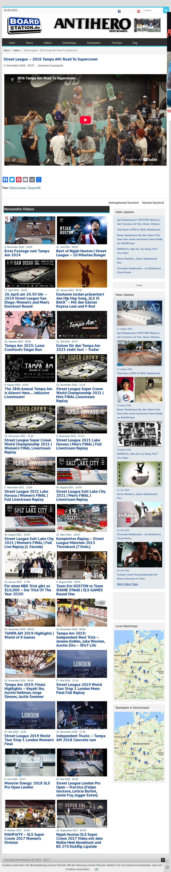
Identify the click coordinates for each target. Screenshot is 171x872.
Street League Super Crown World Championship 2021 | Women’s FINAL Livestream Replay (28, 446)
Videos (48, 43)
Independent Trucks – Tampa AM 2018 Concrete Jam (81, 737)
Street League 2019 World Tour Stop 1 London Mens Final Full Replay (79, 688)
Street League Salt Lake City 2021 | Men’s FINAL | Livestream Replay (80, 495)
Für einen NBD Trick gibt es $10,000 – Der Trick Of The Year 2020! (28, 589)
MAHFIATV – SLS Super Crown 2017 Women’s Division (24, 838)
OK (97, 869)
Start (12, 43)
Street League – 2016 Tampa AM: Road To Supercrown (51, 59)
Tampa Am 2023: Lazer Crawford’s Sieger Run (25, 347)
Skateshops (69, 43)
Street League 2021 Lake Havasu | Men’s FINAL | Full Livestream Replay (79, 444)
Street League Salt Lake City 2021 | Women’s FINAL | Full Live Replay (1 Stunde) (29, 542)
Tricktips (116, 43)
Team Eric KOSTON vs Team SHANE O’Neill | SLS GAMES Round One (79, 589)
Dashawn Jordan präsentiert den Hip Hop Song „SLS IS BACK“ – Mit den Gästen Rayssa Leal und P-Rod (80, 300)
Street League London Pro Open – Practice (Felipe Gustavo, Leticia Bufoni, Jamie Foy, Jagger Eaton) (78, 789)
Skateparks (94, 43)
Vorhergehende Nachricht (123, 202)
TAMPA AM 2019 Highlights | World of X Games (29, 635)
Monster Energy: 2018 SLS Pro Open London (27, 785)
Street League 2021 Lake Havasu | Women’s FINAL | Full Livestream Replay (26, 495)
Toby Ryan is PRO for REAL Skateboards (138, 229)
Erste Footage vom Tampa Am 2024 (27, 252)
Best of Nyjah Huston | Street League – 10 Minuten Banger (81, 252)
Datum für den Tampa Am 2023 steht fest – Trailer (78, 347)
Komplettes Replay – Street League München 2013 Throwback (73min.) (80, 542)
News (29, 43)
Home (6, 50)
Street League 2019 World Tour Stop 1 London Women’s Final (29, 739)
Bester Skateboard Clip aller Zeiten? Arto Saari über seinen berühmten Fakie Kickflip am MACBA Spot (139, 239)
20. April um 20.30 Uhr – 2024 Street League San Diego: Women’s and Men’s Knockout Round (27, 300)
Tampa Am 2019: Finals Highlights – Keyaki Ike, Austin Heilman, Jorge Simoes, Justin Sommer (25, 690)
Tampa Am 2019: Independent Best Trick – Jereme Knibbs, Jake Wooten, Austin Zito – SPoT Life (80, 639)
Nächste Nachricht (153, 202)
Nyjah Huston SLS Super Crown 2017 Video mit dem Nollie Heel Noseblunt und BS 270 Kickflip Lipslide (79, 840)
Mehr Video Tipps (127, 584)
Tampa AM (34, 187)
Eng (135, 43)
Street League (18, 187)
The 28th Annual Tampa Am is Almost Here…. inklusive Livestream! (28, 392)
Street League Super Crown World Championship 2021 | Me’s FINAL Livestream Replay (80, 394)
